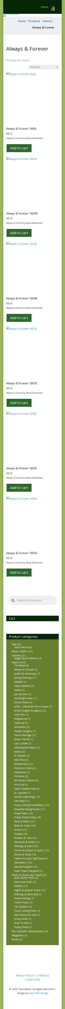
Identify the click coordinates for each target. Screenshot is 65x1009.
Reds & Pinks (21, 821)
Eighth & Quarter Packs (27, 890)
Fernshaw (19, 665)
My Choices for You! (25, 914)
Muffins (18, 886)
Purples (18, 833)
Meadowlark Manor (25, 747)
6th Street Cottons (24, 780)
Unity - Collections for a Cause (31, 706)
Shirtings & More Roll (26, 894)
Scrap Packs (21, 918)
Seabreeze (20, 772)
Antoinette (20, 727)
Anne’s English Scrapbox (27, 710)
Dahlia (17, 690)
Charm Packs (21, 902)
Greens (18, 829)
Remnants (20, 862)
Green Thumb (22, 739)
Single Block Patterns (26, 658)
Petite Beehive (22, 686)
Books (15, 939)
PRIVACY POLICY (25, 975)
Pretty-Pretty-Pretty (25, 817)
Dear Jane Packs (23, 881)
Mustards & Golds (24, 842)
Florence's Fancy (23, 768)
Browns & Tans (23, 837)
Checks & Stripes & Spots (28, 850)
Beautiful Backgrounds (27, 809)
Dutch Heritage (22, 735)
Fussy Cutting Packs (25, 910)
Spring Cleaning (22, 677)
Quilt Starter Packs (24, 877)
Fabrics (16, 662)
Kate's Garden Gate (25, 788)
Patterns (16, 655)
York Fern (19, 714)
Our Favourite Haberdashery (27, 931)
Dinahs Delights (23, 731)
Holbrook (19, 722)
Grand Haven (21, 702)
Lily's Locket (21, 743)
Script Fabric (21, 813)
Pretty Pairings (22, 898)
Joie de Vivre (21, 694)
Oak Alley (19, 801)
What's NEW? (19, 651)
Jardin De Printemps (25, 673)
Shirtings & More (23, 846)
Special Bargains (23, 866)
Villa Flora (19, 759)
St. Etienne (20, 755)
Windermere (21, 764)
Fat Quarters (21, 906)
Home (22, 21)
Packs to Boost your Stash (27, 875)
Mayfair (18, 681)
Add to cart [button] (19, 148)
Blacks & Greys (22, 854)
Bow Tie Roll (21, 923)
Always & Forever (24, 669)
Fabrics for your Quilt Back (29, 858)
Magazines (18, 935)
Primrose (19, 776)
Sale (14, 644)
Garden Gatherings (24, 796)
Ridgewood (20, 718)
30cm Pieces (21, 647)
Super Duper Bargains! (26, 870)
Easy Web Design (38, 993)
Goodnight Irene (23, 698)
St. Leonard (20, 792)
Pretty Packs (21, 927)
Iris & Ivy (19, 784)
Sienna (18, 751)
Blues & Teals (22, 825)
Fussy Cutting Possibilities (28, 805)
